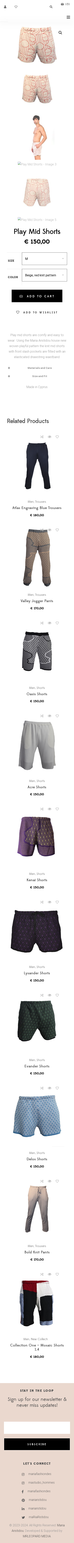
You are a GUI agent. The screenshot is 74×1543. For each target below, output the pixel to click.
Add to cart (41, 296)
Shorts (41, 688)
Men (31, 502)
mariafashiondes (39, 1474)
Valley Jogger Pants (37, 601)
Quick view (49, 437)
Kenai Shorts (37, 880)
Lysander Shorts (37, 973)
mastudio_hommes (41, 1482)
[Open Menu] (68, 17)
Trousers (40, 502)
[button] (60, 32)
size (11, 261)
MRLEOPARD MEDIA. (37, 1536)
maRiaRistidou (39, 1517)
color (13, 277)
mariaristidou (38, 1500)
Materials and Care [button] (40, 367)
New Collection (41, 1339)
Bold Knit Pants (37, 1252)
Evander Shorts (37, 1066)
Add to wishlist (40, 312)
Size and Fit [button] (39, 376)
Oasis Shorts (37, 694)
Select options (38, 464)
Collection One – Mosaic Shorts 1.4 (37, 1347)
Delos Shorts (37, 1159)
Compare (42, 437)
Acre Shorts (37, 787)
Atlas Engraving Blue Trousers (37, 508)
